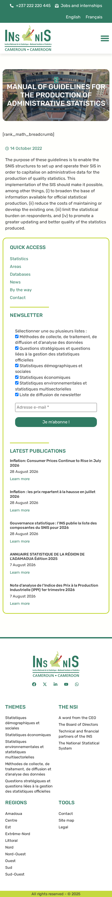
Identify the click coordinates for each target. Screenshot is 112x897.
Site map (66, 820)
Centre (11, 820)
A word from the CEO (77, 718)
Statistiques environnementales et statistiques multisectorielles (51, 386)
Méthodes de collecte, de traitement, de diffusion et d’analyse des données (56, 339)
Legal (63, 827)
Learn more (20, 479)
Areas (15, 266)
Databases (20, 274)
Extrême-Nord (17, 834)
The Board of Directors (78, 724)
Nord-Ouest (15, 854)
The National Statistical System (79, 746)
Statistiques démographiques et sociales (48, 368)
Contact (18, 297)
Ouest (10, 861)
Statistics (19, 258)
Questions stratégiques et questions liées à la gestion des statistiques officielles (52, 354)
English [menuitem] (73, 17)
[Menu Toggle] (104, 38)
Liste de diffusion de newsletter (49, 394)
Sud (8, 867)
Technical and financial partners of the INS (79, 734)
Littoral (11, 840)
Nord (9, 847)
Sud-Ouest (14, 874)
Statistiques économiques (44, 377)
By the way (21, 289)
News (15, 282)
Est (8, 827)
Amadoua (13, 813)
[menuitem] (73, 17)
